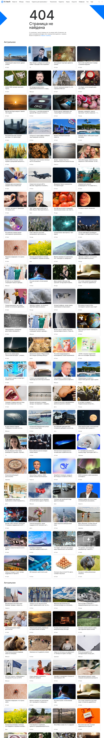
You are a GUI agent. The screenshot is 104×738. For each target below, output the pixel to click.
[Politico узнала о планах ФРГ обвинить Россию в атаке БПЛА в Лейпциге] (15, 663)
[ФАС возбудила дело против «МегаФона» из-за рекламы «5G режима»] (88, 615)
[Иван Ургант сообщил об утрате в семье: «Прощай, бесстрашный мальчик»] (39, 57)
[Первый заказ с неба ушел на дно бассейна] (88, 130)
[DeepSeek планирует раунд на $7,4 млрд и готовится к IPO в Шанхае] (64, 469)
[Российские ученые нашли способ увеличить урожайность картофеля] (39, 663)
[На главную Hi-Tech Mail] (6, 2)
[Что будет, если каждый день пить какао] (88, 82)
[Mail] (2, 2)
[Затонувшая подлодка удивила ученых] (64, 57)
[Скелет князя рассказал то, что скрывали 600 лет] (64, 82)
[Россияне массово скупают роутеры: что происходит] (15, 130)
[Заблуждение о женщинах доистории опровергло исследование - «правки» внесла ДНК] (15, 324)
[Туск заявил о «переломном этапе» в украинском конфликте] (64, 372)
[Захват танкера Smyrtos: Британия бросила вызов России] (64, 154)
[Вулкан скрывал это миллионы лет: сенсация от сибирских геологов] (64, 251)
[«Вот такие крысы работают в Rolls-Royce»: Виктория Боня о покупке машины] (39, 203)
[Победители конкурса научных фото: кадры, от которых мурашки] (64, 615)
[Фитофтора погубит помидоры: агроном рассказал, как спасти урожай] (64, 203)
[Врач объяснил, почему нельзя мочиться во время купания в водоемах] (88, 518)
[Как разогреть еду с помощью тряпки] (39, 591)
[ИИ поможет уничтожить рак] (39, 566)
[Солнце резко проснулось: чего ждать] (64, 227)
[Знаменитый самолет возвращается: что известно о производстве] (88, 179)
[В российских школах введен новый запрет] (39, 445)
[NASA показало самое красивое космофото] (88, 469)
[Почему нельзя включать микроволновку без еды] (64, 719)
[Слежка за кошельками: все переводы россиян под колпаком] (39, 372)
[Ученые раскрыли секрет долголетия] (15, 719)
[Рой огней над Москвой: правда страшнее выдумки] (88, 57)
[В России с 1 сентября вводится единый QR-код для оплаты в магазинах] (39, 106)
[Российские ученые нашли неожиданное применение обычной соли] (15, 227)
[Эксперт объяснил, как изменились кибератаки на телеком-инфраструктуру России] (15, 615)
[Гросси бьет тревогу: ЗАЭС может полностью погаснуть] (39, 469)
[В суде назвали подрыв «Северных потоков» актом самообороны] (15, 421)
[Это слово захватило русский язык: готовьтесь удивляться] (88, 276)
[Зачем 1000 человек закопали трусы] (15, 82)
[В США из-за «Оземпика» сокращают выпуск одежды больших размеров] (15, 276)
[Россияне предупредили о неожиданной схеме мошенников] (64, 348)
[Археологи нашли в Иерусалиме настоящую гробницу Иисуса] (39, 348)
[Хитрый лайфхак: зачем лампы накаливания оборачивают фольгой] (64, 300)
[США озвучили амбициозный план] (64, 518)
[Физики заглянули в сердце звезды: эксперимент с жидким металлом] (39, 397)
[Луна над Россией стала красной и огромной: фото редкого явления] (88, 421)
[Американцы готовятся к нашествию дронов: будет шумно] (88, 372)
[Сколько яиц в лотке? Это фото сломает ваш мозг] (64, 566)
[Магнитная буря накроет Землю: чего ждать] (15, 106)
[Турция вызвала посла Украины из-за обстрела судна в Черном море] (39, 494)
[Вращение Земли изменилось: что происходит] (64, 179)
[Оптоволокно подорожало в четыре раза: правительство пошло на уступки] (64, 445)
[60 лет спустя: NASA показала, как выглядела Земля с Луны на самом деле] (64, 324)
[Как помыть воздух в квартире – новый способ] (15, 372)
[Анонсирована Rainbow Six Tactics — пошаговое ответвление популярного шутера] (64, 663)
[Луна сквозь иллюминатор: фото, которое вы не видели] (39, 639)
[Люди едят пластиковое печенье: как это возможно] (39, 154)
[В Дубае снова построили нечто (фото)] (15, 542)
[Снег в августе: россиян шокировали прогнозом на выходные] (39, 227)
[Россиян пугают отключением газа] (39, 276)
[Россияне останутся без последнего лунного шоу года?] (88, 300)
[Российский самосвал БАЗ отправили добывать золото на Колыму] (64, 421)
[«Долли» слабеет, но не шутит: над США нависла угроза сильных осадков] (88, 251)
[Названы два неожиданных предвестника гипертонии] (15, 179)
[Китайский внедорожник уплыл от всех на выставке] (39, 421)
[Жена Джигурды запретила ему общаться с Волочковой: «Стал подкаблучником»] (88, 154)
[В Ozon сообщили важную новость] (64, 130)
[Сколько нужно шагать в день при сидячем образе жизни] (88, 719)
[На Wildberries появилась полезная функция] (15, 591)
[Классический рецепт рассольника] (15, 469)
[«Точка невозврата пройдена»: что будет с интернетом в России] (88, 227)
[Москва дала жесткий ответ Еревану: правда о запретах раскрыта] (15, 695)
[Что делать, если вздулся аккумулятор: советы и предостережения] (88, 542)
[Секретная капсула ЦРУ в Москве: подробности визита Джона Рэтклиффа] (39, 179)
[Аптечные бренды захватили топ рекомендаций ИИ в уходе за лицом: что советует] (64, 639)
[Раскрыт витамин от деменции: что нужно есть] (15, 203)
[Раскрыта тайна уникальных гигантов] (88, 566)
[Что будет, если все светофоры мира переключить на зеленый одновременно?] (64, 542)
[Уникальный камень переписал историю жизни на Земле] (39, 719)
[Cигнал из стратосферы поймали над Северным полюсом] (39, 130)
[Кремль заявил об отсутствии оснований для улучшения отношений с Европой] (88, 494)
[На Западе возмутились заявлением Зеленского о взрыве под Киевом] (39, 82)
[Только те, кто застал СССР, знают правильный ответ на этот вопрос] (39, 695)
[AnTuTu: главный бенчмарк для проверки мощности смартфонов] (88, 591)
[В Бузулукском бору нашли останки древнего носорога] (39, 615)
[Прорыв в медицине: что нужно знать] (15, 251)
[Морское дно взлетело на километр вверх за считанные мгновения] (64, 695)
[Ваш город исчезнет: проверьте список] (88, 324)
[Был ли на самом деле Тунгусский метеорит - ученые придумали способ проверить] (15, 348)
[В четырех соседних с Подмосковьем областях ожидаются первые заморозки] (88, 397)
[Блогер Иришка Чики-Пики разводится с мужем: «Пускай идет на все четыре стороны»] (15, 445)
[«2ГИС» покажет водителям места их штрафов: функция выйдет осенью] (88, 348)
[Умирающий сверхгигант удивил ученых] (15, 57)
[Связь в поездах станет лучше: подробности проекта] (15, 566)
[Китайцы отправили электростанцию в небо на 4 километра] (39, 542)
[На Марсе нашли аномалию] (88, 203)
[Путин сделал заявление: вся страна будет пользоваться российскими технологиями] (64, 106)
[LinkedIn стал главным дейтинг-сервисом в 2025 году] (88, 663)
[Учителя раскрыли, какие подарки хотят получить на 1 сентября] (39, 518)
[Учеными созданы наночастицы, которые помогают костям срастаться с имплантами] (15, 397)
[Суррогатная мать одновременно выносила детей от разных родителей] (64, 397)
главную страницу (46, 35)
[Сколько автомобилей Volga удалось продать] (64, 494)
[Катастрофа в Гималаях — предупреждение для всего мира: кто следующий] (88, 695)
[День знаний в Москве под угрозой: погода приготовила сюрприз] (64, 276)
